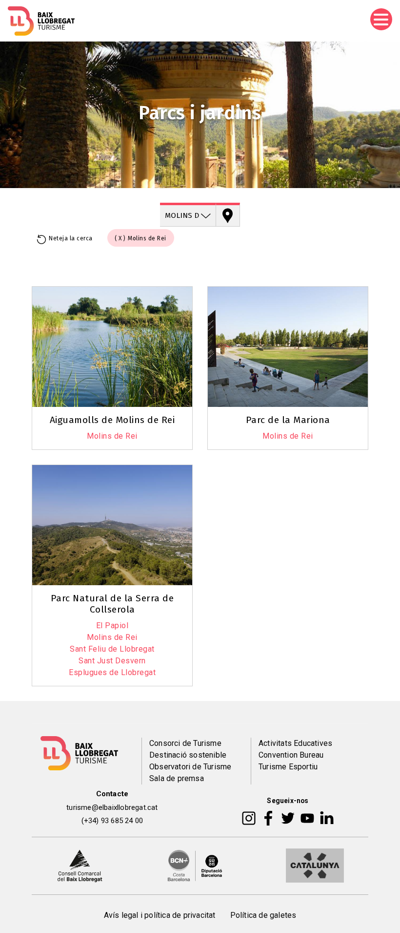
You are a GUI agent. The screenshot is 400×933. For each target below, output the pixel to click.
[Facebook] (268, 818)
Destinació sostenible (187, 755)
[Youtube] (307, 818)
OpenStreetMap (307, 462)
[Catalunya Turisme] (315, 865)
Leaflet (263, 462)
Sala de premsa (176, 778)
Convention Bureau (291, 755)
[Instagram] (248, 818)
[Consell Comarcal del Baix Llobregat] (79, 865)
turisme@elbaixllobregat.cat (112, 807)
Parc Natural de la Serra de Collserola (112, 604)
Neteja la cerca (71, 238)
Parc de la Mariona (288, 419)
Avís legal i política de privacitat (160, 915)
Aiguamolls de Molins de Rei (112, 419)
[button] (312, 277)
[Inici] (41, 21)
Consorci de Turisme (185, 743)
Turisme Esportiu (288, 766)
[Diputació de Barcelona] (195, 865)
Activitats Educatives (295, 743)
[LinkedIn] (327, 818)
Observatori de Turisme (190, 766)
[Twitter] (287, 818)
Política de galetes (263, 915)
